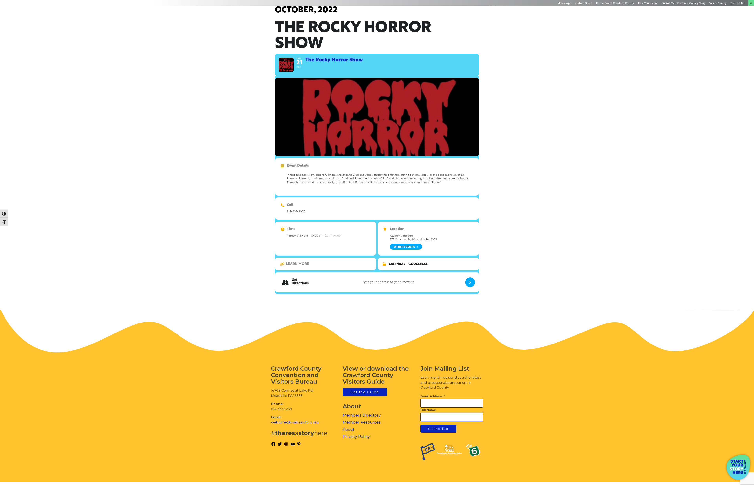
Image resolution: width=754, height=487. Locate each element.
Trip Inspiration (624, 22)
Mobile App (564, 3)
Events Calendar (660, 22)
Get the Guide (364, 392)
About (349, 429)
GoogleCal (418, 264)
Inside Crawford (694, 22)
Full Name (428, 410)
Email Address (432, 396)
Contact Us (737, 3)
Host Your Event (648, 3)
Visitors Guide (583, 3)
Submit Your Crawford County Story (684, 3)
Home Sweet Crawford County (615, 3)
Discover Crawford (587, 22)
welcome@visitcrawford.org (295, 422)
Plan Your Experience (730, 22)
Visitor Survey (718, 3)
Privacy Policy (356, 436)
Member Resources (362, 422)
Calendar (397, 264)
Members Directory (362, 415)
